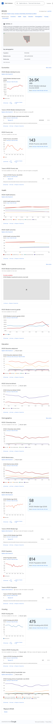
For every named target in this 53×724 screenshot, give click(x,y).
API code (11, 103)
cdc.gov (8, 202)
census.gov (8, 81)
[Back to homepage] (3, 3)
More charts (48, 67)
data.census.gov (15, 356)
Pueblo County (10, 13)
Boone (5, 711)
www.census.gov (6, 62)
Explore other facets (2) (7, 74)
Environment (5, 18)
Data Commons (9, 3)
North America (29, 13)
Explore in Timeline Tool (19, 103)
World (35, 13)
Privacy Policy (48, 721)
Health (19, 16)
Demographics (38, 16)
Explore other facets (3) (7, 459)
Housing (46, 16)
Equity (24, 16)
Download (6, 102)
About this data (15, 81)
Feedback (49, 3)
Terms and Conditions (39, 721)
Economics (13, 16)
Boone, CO (10, 120)
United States (22, 13)
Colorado (16, 13)
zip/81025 (49, 11)
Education (30, 16)
